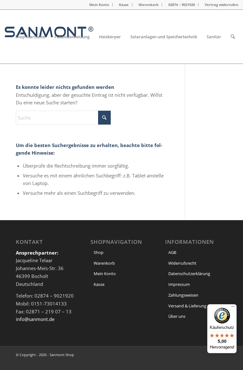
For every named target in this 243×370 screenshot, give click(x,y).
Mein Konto (99, 4)
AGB (172, 252)
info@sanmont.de (35, 319)
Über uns (176, 316)
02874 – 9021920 (181, 4)
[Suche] (232, 37)
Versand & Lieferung (187, 306)
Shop (98, 252)
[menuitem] (99, 4)
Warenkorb (149, 4)
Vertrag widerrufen (221, 4)
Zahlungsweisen (183, 295)
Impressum (179, 284)
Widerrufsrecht (182, 263)
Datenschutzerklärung (189, 273)
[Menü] (233, 308)
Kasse (124, 4)
